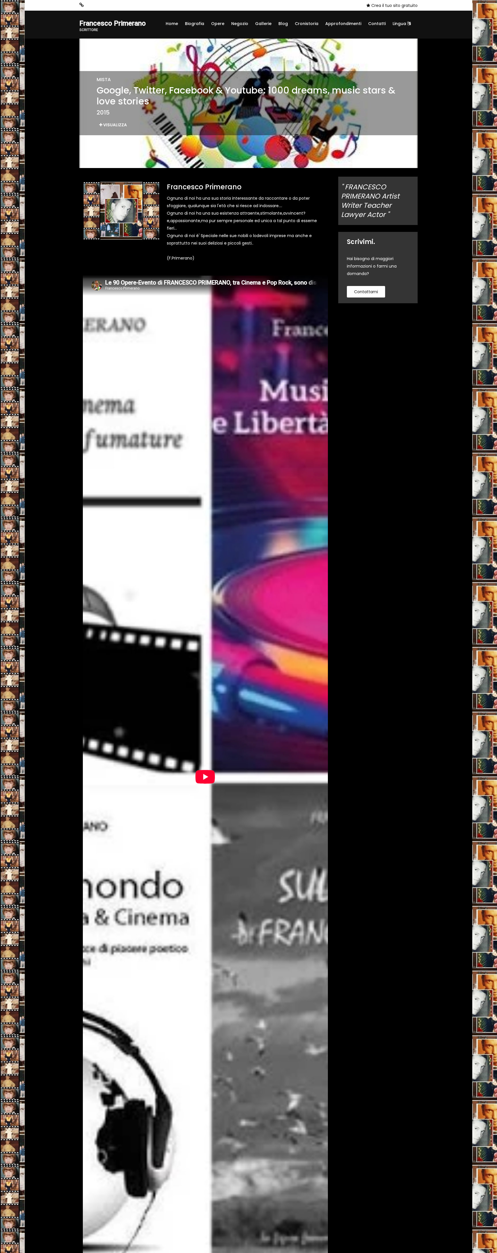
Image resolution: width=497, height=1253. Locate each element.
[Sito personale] (81, 5)
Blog (283, 23)
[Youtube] (108, 5)
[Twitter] (116, 5)
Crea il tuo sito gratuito (394, 5)
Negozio (239, 23)
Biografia (194, 23)
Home (172, 23)
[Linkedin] (125, 5)
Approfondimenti (343, 23)
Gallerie (263, 23)
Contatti (377, 23)
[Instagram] (90, 5)
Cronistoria (306, 23)
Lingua (400, 23)
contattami (366, 292)
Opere (217, 23)
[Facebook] (99, 5)
